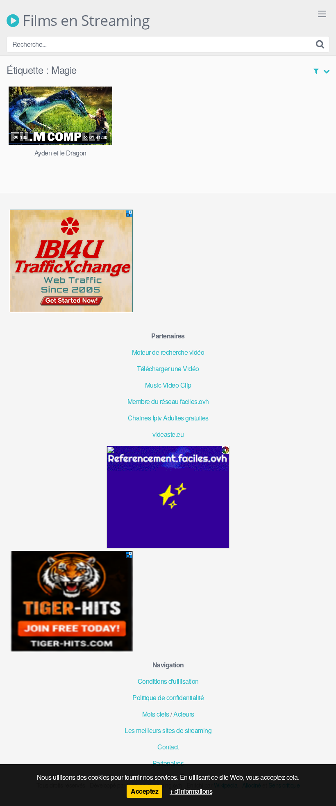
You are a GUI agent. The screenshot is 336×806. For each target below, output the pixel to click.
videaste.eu (168, 434)
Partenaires (168, 763)
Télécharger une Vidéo (168, 368)
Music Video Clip (168, 385)
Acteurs (183, 714)
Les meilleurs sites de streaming (168, 730)
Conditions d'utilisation (168, 681)
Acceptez (144, 791)
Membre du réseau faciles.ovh (168, 401)
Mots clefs (155, 714)
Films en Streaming (84, 20)
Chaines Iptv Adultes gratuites (168, 417)
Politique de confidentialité (168, 697)
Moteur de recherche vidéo (168, 352)
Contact (168, 746)
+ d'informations (191, 791)
